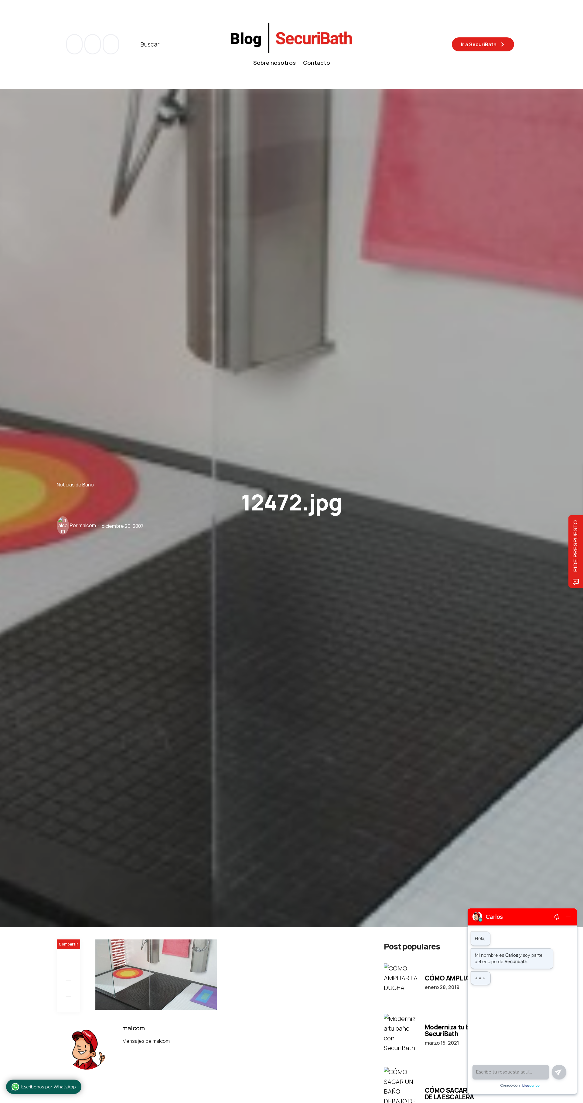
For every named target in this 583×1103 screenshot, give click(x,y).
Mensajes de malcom (146, 1041)
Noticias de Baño (75, 484)
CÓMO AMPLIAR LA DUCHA (465, 978)
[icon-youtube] (93, 44)
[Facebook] (68, 957)
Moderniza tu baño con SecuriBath (459, 1030)
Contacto (316, 62)
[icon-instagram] (111, 44)
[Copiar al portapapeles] (68, 1004)
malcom (87, 525)
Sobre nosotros (274, 62)
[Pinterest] (68, 989)
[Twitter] (68, 973)
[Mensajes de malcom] (63, 525)
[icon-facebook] (75, 44)
